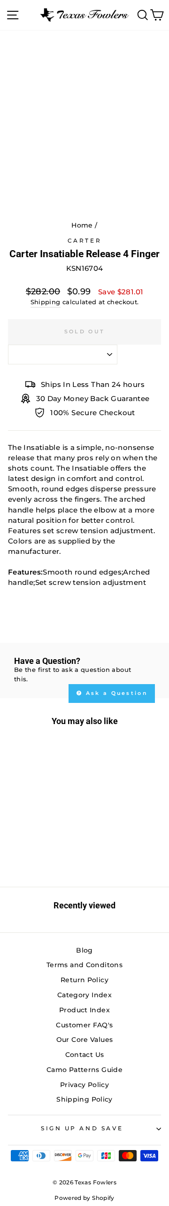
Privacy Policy (84, 1084)
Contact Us (84, 1054)
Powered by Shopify (84, 1197)
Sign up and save (82, 1128)
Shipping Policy (84, 1099)
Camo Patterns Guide (84, 1069)
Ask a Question (115, 693)
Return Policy (84, 980)
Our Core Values (84, 1039)
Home (81, 225)
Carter (84, 240)
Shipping (46, 302)
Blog (84, 950)
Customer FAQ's (84, 1025)
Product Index (84, 1010)
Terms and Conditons (84, 965)
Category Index (84, 995)
